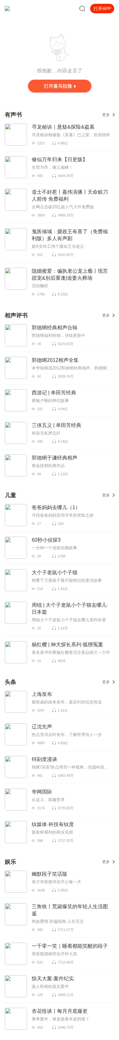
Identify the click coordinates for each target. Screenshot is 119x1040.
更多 (106, 115)
